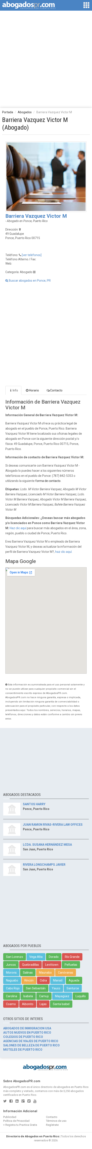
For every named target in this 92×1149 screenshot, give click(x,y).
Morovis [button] (11, 972)
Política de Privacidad (16, 1120)
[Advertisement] (46, 59)
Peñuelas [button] (71, 964)
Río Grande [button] (72, 956)
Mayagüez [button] (62, 996)
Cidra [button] (43, 980)
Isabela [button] (28, 996)
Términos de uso (56, 1120)
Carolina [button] (11, 996)
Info (15, 390)
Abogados (25, 112)
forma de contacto (48, 481)
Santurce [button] (73, 988)
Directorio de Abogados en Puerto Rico (32, 1136)
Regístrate (52, 1124)
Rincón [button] (29, 980)
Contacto (56, 390)
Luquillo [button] (81, 996)
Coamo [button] (11, 1004)
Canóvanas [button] (65, 972)
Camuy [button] (44, 996)
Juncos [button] (11, 964)
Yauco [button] (56, 988)
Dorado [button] (54, 956)
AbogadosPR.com (14, 1087)
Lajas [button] (43, 1004)
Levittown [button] (51, 964)
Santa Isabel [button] (61, 1004)
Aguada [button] (74, 980)
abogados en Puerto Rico (73, 1087)
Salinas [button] (28, 972)
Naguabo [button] (12, 980)
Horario (34, 390)
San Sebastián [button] (36, 988)
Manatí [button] (57, 980)
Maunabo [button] (45, 972)
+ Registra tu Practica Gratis (20, 1124)
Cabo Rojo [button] (13, 988)
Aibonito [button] (27, 1004)
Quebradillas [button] (30, 964)
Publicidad (9, 1117)
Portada (7, 112)
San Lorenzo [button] (14, 956)
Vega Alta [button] (36, 956)
